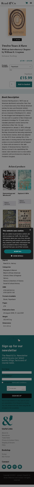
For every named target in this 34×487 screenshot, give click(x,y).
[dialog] (17, 243)
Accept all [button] (17, 251)
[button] (17, 256)
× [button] (30, 230)
